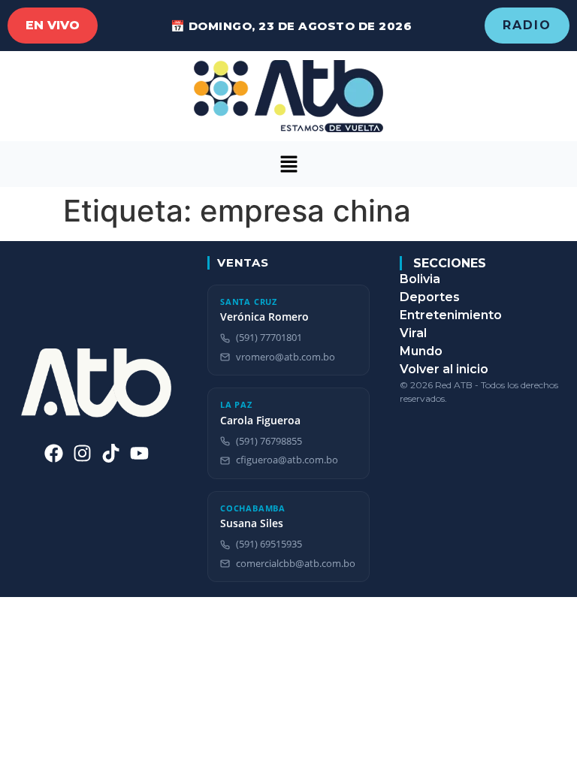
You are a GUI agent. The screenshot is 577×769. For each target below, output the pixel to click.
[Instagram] (82, 453)
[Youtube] (139, 453)
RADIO (527, 25)
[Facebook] (54, 453)
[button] (288, 164)
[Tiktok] (111, 453)
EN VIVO (53, 25)
